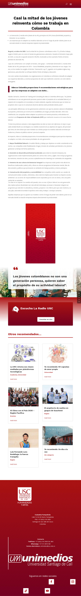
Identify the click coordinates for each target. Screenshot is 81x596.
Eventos (13, 416)
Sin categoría (49, 455)
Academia (13, 375)
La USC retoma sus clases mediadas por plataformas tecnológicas (22, 369)
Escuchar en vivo (45, 319)
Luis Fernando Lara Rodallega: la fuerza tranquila (19, 454)
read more (13, 379)
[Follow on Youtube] (47, 590)
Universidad (22, 375)
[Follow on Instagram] (72, 581)
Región (12, 460)
